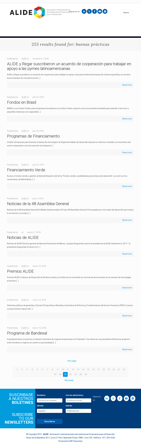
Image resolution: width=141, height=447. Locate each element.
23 (55, 374)
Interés (69, 406)
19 (109, 369)
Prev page (71, 361)
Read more (127, 85)
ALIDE (24, 59)
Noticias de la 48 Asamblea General (38, 203)
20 (114, 369)
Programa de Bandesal (27, 333)
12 (73, 369)
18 (103, 369)
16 (93, 369)
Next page (69, 380)
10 (63, 369)
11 (68, 369)
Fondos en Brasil (21, 102)
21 (119, 369)
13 (78, 369)
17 (98, 369)
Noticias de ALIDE (23, 237)
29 (86, 374)
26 (70, 374)
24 (60, 374)
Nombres (41, 395)
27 (75, 374)
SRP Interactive (75, 441)
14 (83, 369)
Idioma (126, 13)
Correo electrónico (74, 395)
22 (124, 369)
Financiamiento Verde (26, 169)
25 (65, 374)
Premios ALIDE (20, 271)
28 (81, 374)
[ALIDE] (40, 12)
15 (88, 369)
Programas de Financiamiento (33, 136)
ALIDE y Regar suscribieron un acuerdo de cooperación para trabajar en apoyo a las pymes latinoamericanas (69, 66)
